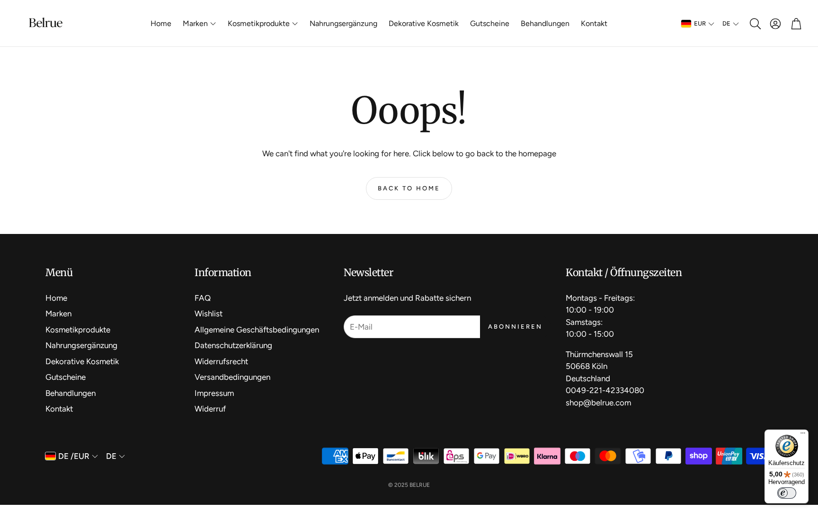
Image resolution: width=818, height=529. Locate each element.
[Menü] (803, 435)
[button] (754, 23)
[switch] (786, 493)
